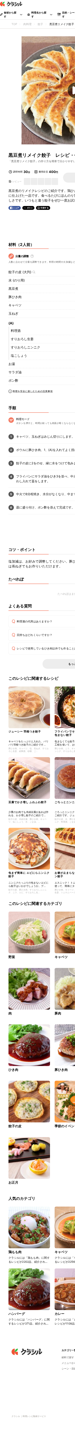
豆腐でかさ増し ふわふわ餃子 (27, 802)
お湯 (11, 364)
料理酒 (16, 331)
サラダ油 (15, 372)
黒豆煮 (13, 289)
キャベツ (15, 305)
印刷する (45, 208)
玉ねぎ (13, 313)
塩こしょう (19, 356)
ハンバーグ (16, 1314)
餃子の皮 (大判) (19, 272)
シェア (16, 208)
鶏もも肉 (15, 1252)
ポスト (30, 208)
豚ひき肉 (15, 297)
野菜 (11, 957)
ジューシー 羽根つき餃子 (24, 731)
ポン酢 (13, 380)
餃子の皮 (15, 1126)
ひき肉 (13, 1070)
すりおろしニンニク (25, 347)
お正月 (13, 1182)
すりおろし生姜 (22, 339)
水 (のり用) (16, 280)
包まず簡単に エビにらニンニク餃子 (29, 874)
